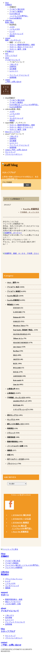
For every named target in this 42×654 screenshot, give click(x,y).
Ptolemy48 (17, 317)
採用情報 (12, 77)
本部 (8, 455)
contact (16, 150)
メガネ (12, 27)
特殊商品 (10, 428)
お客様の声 (11, 389)
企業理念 (12, 66)
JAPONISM (17, 376)
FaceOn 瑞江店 (12, 296)
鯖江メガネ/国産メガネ (15, 424)
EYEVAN (16, 308)
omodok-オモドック (20, 401)
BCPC (15, 363)
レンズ (12, 31)
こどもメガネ (14, 29)
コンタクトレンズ (16, 34)
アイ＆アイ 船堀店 (14, 291)
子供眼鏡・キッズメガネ (29, 212)
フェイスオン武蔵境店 (13, 567)
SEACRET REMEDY (20, 342)
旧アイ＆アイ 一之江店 (15, 459)
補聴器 (12, 36)
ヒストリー (13, 71)
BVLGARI (17, 368)
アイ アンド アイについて (19, 75)
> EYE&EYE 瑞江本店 (21, 515)
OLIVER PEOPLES (20, 334)
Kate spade (17, 380)
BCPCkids (16, 405)
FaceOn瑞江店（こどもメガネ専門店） (24, 105)
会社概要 (12, 69)
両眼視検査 (11, 437)
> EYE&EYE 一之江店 (21, 519)
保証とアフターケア (13, 602)
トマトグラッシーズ (20, 409)
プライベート (12, 463)
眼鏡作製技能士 (13, 441)
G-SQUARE (17, 312)
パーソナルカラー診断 (15, 446)
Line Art (16, 384)
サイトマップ (10, 636)
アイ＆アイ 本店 (13, 287)
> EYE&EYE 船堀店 (20, 523)
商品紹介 (10, 304)
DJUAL (16, 372)
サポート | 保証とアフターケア (21, 47)
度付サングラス (13, 415)
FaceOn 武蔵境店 (31, 209)
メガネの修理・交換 (13, 604)
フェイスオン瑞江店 (22, 565)
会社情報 (8, 617)
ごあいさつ (13, 64)
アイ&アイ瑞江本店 (17, 9)
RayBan (16, 351)
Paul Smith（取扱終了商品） (23, 330)
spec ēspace (17, 347)
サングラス (11, 419)
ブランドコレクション (13, 579)
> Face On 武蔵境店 (20, 532)
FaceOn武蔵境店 (15, 18)
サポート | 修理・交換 (17, 49)
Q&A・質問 (11, 282)
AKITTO (16, 359)
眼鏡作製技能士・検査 (13, 599)
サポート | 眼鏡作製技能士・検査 (22, 45)
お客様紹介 (11, 393)
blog (12, 132)
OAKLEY (16, 321)
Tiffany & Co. (18, 338)
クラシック (11, 433)
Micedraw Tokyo (19, 325)
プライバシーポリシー (13, 638)
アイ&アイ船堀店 (16, 11)
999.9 (15, 355)
